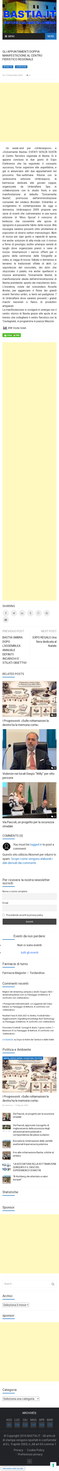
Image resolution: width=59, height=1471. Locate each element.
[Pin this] (46, 613)
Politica (38, 1058)
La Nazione (21, 67)
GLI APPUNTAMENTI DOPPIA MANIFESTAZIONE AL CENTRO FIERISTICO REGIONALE (22, 55)
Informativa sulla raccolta (13, 1468)
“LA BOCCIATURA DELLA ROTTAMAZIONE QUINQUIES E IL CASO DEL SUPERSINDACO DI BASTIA (34, 1167)
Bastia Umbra (16, 1058)
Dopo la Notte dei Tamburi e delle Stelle (35, 1039)
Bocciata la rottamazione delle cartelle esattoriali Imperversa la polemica (33, 1143)
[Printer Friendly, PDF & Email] (11, 335)
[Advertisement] (29, 112)
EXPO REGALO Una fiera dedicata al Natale (45, 641)
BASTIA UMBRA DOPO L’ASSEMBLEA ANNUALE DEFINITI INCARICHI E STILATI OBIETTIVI (14, 650)
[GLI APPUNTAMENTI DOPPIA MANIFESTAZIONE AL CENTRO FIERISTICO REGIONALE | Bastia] (29, 16)
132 (25, 1424)
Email (5, 903)
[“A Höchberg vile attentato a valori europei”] (6, 1179)
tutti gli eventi (29, 952)
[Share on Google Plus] (38, 613)
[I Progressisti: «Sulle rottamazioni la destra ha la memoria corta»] (29, 1074)
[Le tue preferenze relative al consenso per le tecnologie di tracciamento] (53, 1465)
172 (49, 1424)
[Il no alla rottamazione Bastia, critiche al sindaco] (6, 1155)
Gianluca (9, 1105)
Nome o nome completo (14, 891)
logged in (36, 844)
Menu (11, 36)
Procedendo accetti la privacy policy (24, 915)
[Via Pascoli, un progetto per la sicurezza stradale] (6, 1117)
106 (17, 1424)
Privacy (18, 1450)
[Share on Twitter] (14, 613)
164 (41, 1424)
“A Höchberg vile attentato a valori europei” (30, 1178)
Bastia (6, 1058)
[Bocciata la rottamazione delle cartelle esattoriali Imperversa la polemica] (6, 1144)
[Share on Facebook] (5, 613)
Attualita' (8, 67)
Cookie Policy (35, 1450)
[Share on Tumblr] (30, 613)
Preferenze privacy (30, 1454)
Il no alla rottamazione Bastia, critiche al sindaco (33, 1154)
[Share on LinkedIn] (22, 613)
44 (9, 1424)
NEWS (51, 36)
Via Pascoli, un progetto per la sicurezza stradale (33, 1115)
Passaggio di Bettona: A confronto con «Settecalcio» (30, 1021)
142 (33, 1424)
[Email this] (5, 619)
